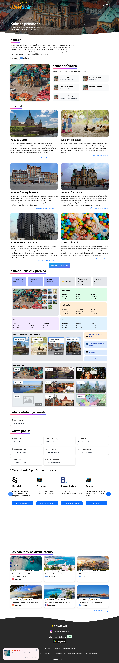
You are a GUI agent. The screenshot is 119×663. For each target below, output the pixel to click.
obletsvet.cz (62, 660)
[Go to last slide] (10, 494)
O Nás (39, 654)
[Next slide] (108, 494)
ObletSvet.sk (48, 654)
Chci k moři (96, 503)
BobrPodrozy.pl (60, 654)
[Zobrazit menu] (107, 4)
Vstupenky (92, 352)
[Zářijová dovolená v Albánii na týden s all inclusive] (26, 563)
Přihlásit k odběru (77, 528)
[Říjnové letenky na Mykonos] (59, 563)
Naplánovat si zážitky (47, 503)
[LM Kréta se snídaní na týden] (93, 592)
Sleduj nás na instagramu (61, 632)
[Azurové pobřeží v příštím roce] (59, 592)
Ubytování (52, 8)
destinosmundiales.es (75, 654)
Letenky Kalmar (94, 359)
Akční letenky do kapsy (59, 637)
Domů (36, 8)
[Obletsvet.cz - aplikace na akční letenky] (59, 543)
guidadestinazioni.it (92, 654)
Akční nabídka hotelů (72, 503)
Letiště (57, 648)
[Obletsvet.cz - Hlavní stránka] (20, 5)
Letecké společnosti (69, 648)
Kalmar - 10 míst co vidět (59, 265)
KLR (30, 282)
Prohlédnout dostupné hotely (96, 344)
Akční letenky (48, 648)
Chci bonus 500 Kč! (22, 503)
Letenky (43, 8)
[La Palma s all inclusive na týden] (26, 592)
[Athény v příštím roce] (93, 563)
